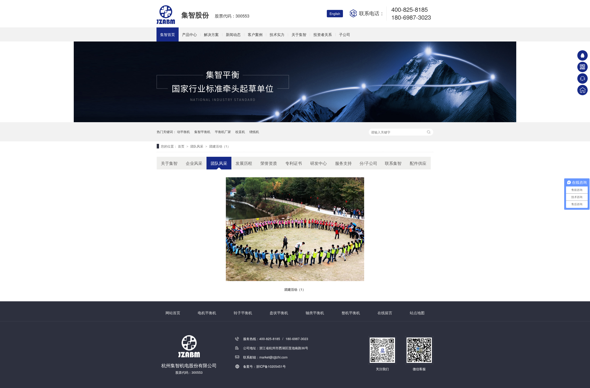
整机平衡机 (351, 312)
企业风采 (194, 163)
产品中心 (189, 34)
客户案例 (255, 34)
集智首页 (167, 34)
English (335, 13)
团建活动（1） (219, 146)
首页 (181, 146)
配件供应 (418, 163)
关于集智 (299, 34)
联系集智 (393, 163)
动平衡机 (183, 131)
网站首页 (172, 312)
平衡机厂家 (223, 131)
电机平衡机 (207, 312)
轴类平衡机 (315, 312)
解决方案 (211, 34)
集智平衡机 (202, 131)
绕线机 (254, 131)
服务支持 (343, 163)
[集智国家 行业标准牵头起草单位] (295, 120)
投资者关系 (322, 34)
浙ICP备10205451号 (271, 366)
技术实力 (277, 34)
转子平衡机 (243, 312)
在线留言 (385, 312)
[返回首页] (582, 90)
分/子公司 (368, 163)
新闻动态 (233, 34)
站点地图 (417, 312)
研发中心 (318, 163)
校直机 (240, 131)
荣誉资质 (268, 163)
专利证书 (293, 163)
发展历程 (244, 163)
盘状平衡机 (279, 312)
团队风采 (197, 146)
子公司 (344, 34)
